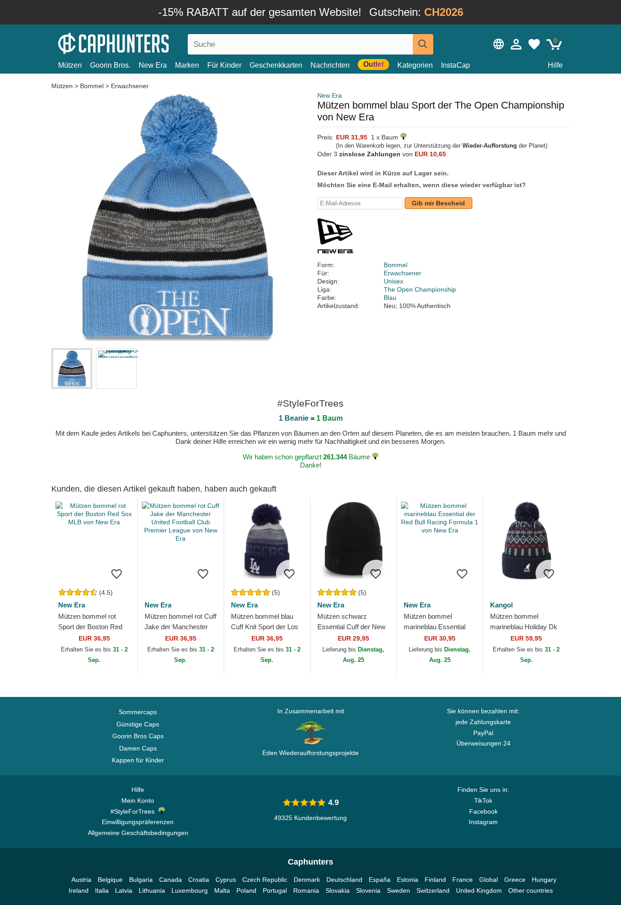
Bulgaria (141, 879)
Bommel (92, 86)
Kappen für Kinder (138, 760)
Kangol (501, 605)
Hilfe (555, 65)
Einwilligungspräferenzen (138, 821)
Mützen (70, 65)
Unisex (393, 281)
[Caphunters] (137, 42)
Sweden (398, 890)
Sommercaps (138, 712)
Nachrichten (330, 65)
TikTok (483, 800)
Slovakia (338, 890)
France (462, 879)
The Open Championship (420, 289)
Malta (222, 890)
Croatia (198, 879)
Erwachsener (130, 86)
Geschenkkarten (276, 65)
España (380, 879)
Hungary (544, 879)
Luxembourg (189, 890)
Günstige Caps (137, 724)
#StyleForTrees (134, 811)
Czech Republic (264, 879)
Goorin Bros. (110, 65)
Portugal (275, 890)
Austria (81, 879)
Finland (435, 879)
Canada (170, 879)
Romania (306, 890)
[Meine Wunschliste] (534, 44)
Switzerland (433, 890)
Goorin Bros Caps (138, 736)
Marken (187, 65)
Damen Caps (138, 748)
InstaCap (455, 65)
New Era (153, 65)
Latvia (123, 890)
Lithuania (152, 890)
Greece (515, 879)
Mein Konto (137, 800)
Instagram (483, 821)
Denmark (307, 879)
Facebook (483, 811)
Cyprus (225, 879)
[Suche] (423, 44)
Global (488, 879)
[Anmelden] (516, 44)
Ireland (79, 890)
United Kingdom (479, 890)
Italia (102, 890)
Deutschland (344, 879)
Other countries (530, 890)
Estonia (407, 879)
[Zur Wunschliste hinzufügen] (116, 573)
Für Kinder (224, 65)
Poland (246, 890)
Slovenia (368, 890)
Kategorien (415, 65)
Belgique (110, 879)
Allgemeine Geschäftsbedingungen (138, 832)
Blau (390, 297)
